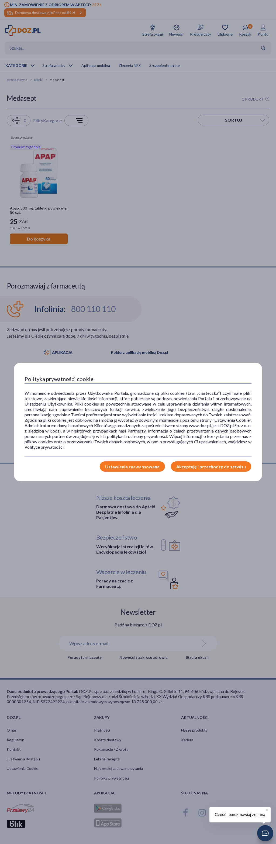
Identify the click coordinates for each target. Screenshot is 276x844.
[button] (265, 833)
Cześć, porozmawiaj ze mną (240, 814)
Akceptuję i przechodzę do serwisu (211, 466)
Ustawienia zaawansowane (132, 466)
